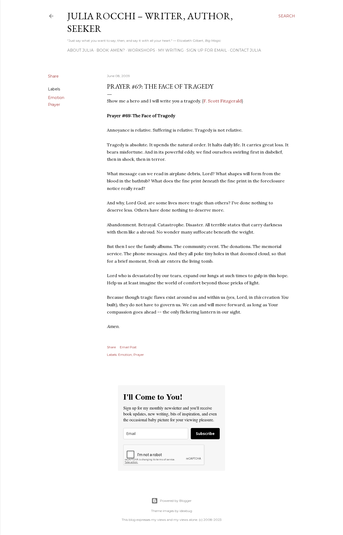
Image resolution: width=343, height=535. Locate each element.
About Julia (80, 50)
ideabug (186, 511)
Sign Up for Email (207, 50)
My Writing (171, 50)
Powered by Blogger (176, 501)
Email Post (128, 347)
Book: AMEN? (110, 50)
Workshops (141, 50)
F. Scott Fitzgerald (222, 101)
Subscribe (205, 433)
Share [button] (53, 76)
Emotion (56, 97)
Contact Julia (245, 50)
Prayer (54, 104)
